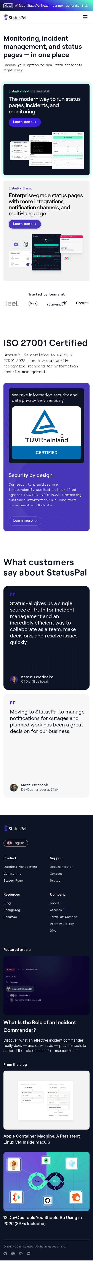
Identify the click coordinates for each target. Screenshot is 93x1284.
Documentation (62, 866)
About (54, 903)
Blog (7, 903)
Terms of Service (63, 917)
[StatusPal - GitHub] (5, 1253)
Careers (56, 910)
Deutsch (18, 868)
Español (18, 860)
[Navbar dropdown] (85, 17)
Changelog (11, 910)
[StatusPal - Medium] (20, 1253)
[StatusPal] (14, 17)
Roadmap (10, 917)
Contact (56, 873)
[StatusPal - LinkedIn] (28, 1253)
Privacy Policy (62, 923)
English (18, 843)
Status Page (13, 880)
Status (55, 880)
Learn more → (25, 122)
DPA (53, 930)
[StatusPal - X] (13, 1253)
